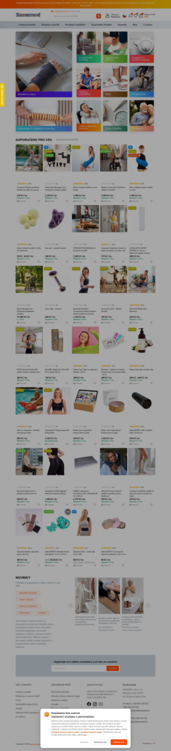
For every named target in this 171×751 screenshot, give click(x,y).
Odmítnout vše (100, 742)
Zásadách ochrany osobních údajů (65, 732)
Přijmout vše (119, 742)
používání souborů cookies (91, 732)
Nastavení (84, 742)
